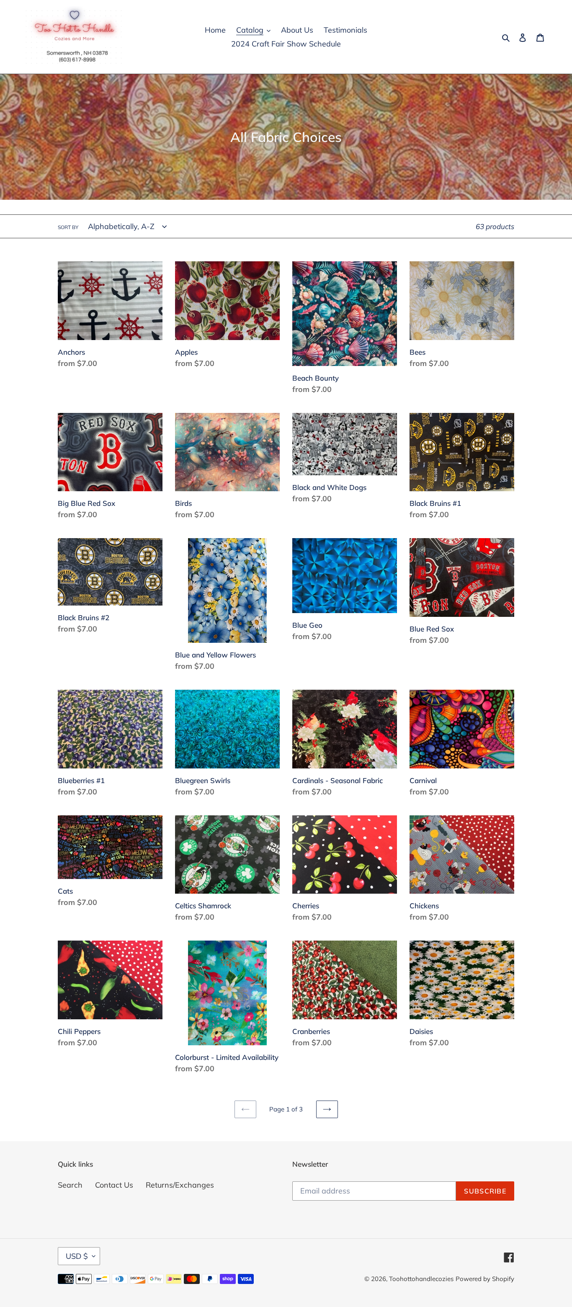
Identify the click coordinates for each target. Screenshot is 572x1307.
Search (70, 1185)
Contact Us (114, 1185)
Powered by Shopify (485, 1279)
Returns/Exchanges (180, 1185)
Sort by (68, 227)
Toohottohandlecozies (421, 1279)
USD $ (77, 1256)
